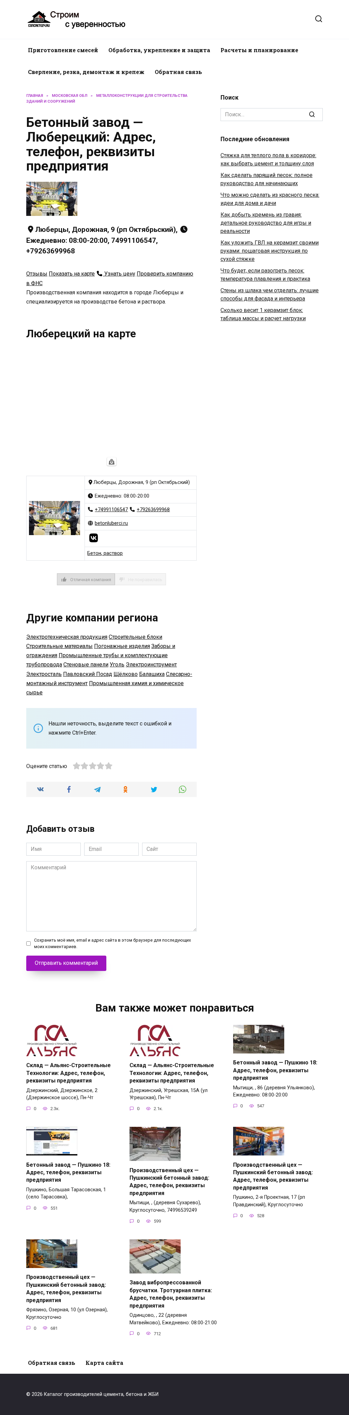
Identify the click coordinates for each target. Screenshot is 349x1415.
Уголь (117, 664)
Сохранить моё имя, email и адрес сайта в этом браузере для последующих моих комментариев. (112, 943)
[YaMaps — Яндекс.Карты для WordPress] (111, 461)
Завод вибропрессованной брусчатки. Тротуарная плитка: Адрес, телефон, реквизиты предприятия (171, 1294)
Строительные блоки (135, 637)
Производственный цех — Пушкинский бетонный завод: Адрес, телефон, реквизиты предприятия (169, 1181)
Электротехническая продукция (66, 637)
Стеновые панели (85, 664)
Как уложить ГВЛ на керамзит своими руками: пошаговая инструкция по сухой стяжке (270, 250)
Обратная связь (178, 71)
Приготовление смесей (63, 50)
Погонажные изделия (122, 646)
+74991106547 (111, 510)
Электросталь (44, 674)
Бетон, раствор (105, 553)
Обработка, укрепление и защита (159, 50)
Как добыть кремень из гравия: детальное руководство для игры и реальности (266, 222)
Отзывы (36, 273)
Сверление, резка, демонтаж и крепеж (86, 71)
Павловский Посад (87, 674)
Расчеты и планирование (259, 50)
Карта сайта (104, 1362)
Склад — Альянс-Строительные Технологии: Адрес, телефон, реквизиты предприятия (68, 1073)
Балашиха (152, 674)
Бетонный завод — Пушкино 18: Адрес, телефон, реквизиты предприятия (275, 1070)
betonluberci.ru (111, 523)
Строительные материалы (59, 646)
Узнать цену (119, 273)
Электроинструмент (151, 664)
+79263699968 (153, 510)
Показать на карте (72, 273)
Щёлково (125, 674)
